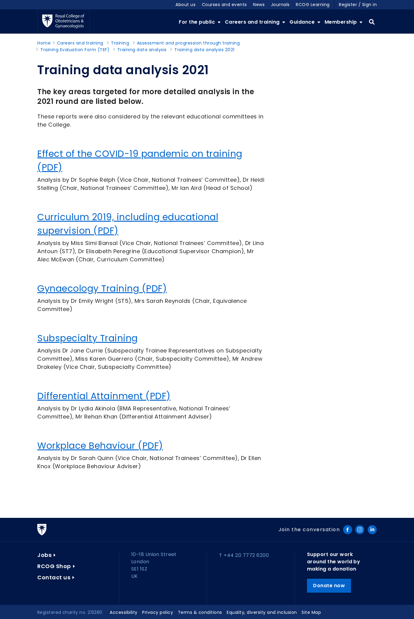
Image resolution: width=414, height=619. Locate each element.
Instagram (359, 529)
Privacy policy (157, 612)
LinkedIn (372, 529)
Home (44, 43)
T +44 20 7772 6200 (244, 555)
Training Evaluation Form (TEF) (74, 50)
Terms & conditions (200, 612)
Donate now (329, 585)
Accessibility (124, 612)
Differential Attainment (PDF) (104, 395)
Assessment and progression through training (188, 43)
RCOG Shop (54, 566)
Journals (280, 5)
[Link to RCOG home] (63, 21)
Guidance (302, 21)
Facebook (347, 529)
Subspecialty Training (87, 338)
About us (185, 5)
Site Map (311, 612)
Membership (342, 21)
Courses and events (224, 5)
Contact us (53, 577)
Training (120, 43)
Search (371, 22)
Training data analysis (142, 50)
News (259, 5)
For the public (197, 21)
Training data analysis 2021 (204, 50)
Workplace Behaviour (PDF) (100, 445)
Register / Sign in (358, 5)
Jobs (44, 555)
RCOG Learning (313, 5)
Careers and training (253, 21)
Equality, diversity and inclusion (262, 612)
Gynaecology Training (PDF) (102, 288)
